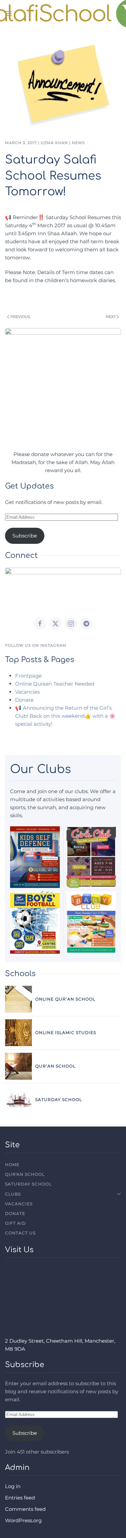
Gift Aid (15, 1223)
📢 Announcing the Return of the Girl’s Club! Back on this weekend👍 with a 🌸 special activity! (65, 716)
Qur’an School (55, 1066)
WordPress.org (23, 1520)
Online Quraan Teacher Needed (54, 684)
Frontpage (28, 675)
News (78, 142)
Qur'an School (25, 1174)
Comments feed (25, 1509)
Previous (20, 316)
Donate (24, 700)
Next (111, 316)
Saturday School (58, 1099)
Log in (12, 1486)
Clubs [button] (13, 1194)
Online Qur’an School (65, 999)
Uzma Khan (54, 142)
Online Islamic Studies (65, 1032)
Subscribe (24, 535)
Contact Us (20, 1232)
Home (12, 1164)
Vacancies (27, 692)
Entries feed (20, 1497)
